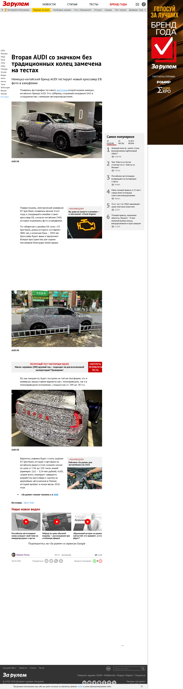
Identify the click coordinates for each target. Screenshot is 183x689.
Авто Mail (29, 502)
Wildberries (109, 675)
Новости (49, 4)
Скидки (108, 9)
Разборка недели (62, 9)
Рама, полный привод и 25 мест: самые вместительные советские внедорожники (126, 193)
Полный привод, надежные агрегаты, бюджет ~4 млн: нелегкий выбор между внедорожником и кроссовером (126, 219)
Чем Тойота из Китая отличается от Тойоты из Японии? (123, 165)
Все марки (5, 97)
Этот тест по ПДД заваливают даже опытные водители (125, 205)
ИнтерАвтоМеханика (18, 9)
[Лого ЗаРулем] (16, 4)
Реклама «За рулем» (136, 681)
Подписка (140, 675)
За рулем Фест (9, 667)
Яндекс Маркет (125, 675)
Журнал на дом (41, 9)
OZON (99, 675)
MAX (56, 494)
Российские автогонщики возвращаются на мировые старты (123, 179)
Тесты (93, 4)
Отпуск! (98, 9)
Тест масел (120, 9)
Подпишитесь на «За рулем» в (56, 543)
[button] (142, 686)
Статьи (72, 4)
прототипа (62, 90)
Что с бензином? (82, 9)
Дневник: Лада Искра (140, 9)
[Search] (142, 668)
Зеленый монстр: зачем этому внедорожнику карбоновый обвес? (125, 151)
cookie (80, 686)
